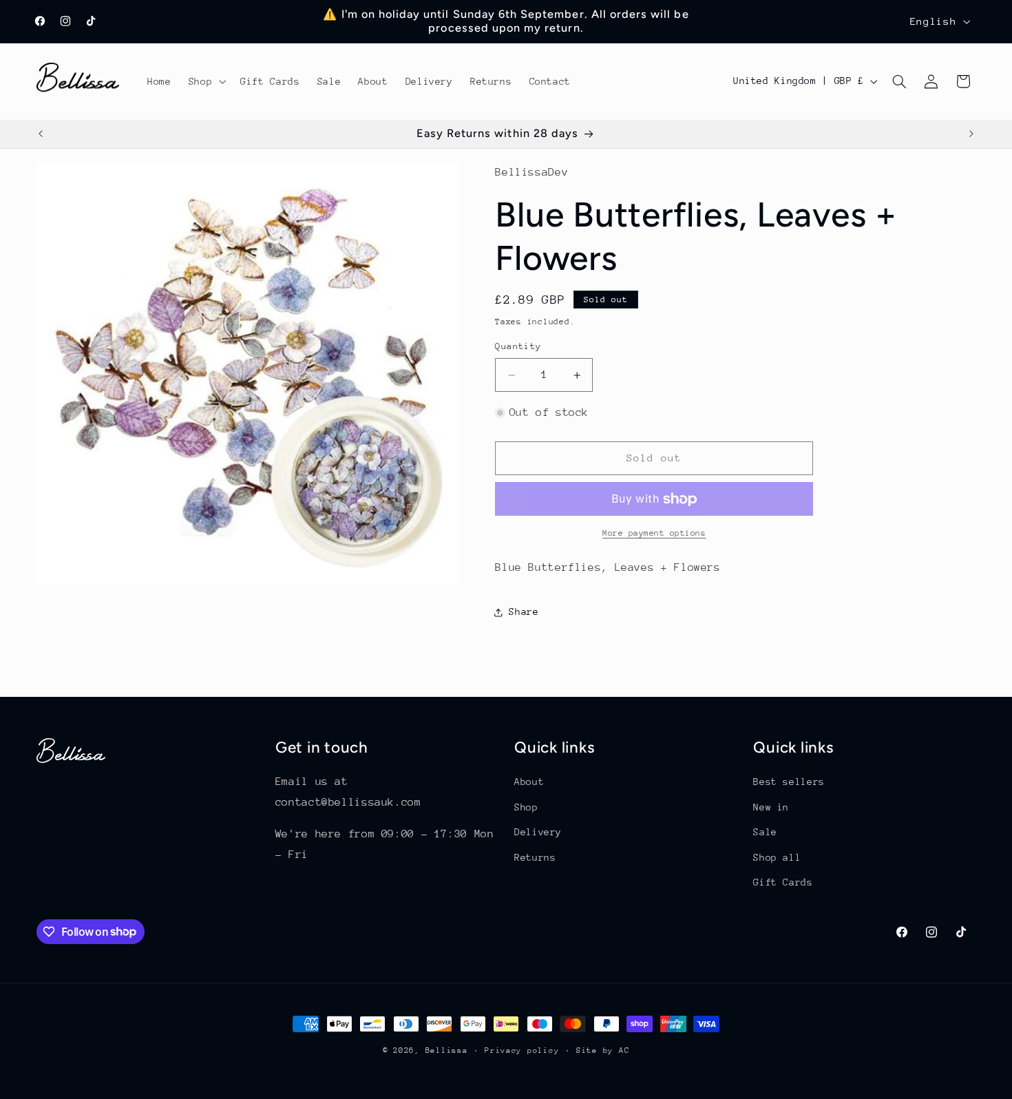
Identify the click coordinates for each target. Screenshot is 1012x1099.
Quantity (518, 347)
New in (771, 807)
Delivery (538, 831)
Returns (535, 857)
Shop (526, 807)
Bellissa (446, 1050)
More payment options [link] (654, 533)
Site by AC (602, 1050)
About (529, 781)
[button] (205, 81)
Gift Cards (782, 882)
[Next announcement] (971, 134)
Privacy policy (522, 1050)
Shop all (777, 857)
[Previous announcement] (40, 134)
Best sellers (789, 781)
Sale (765, 831)
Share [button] (523, 611)
